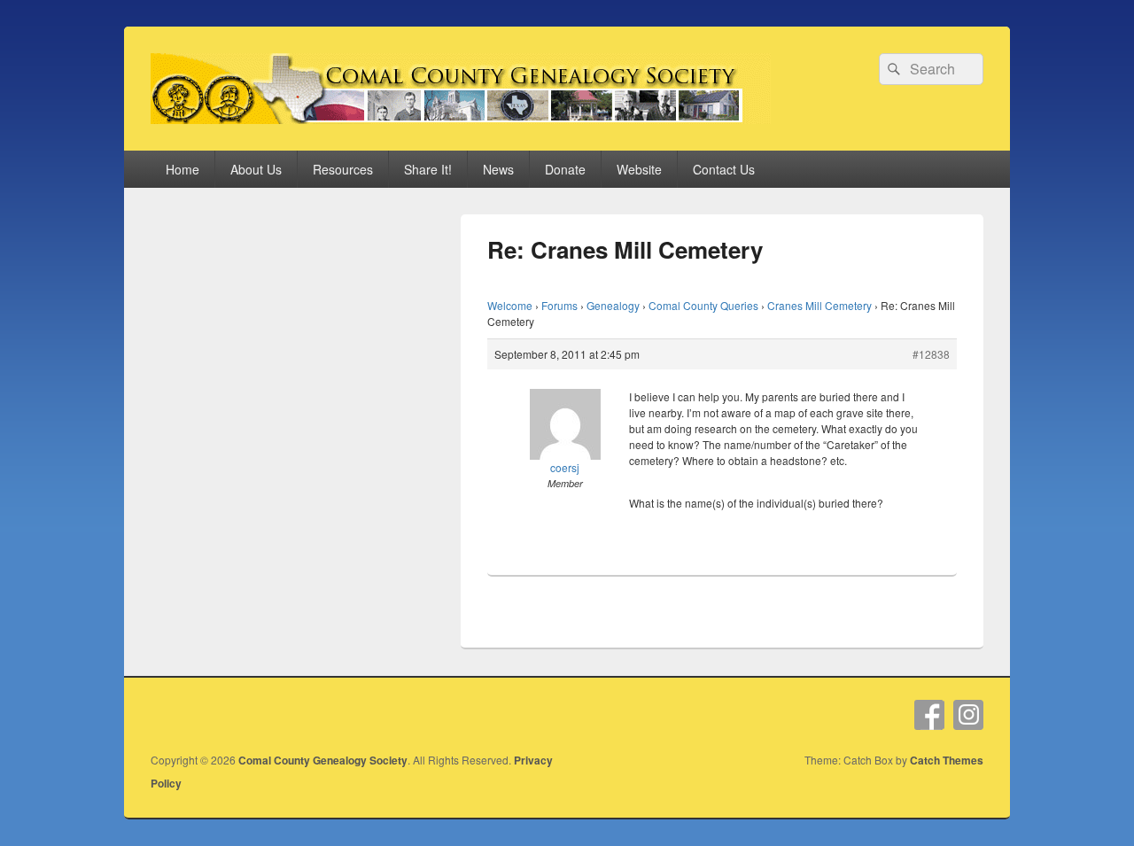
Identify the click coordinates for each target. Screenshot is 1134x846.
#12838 (931, 353)
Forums (559, 305)
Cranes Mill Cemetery (819, 305)
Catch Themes (946, 760)
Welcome (509, 305)
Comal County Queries (703, 305)
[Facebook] (929, 715)
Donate (565, 169)
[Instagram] (968, 715)
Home (182, 169)
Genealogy (613, 305)
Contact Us (724, 169)
